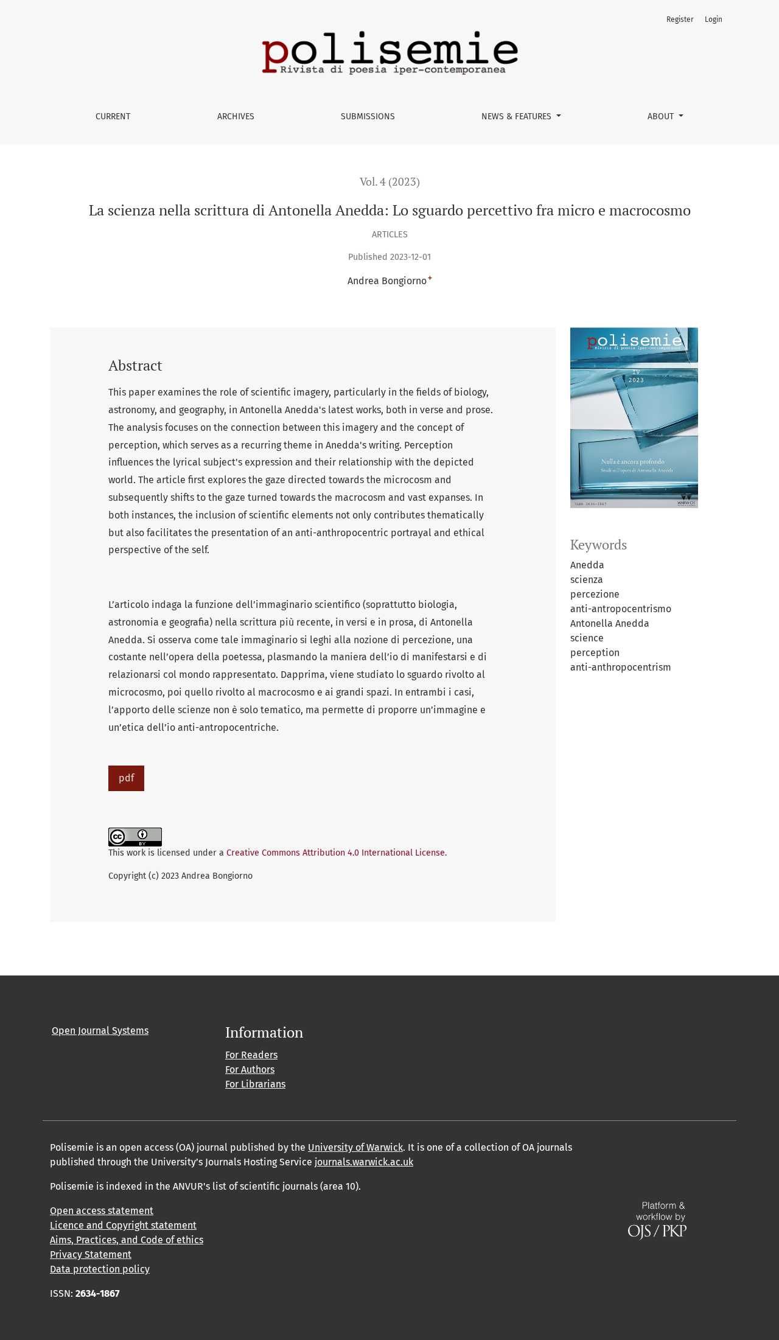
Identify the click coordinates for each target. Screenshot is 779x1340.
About (662, 116)
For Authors (249, 1069)
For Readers (251, 1055)
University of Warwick (355, 1147)
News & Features (517, 116)
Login (713, 19)
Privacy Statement (90, 1254)
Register (680, 19)
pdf (126, 778)
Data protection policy (100, 1269)
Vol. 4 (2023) (390, 182)
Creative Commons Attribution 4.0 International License (335, 853)
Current (113, 116)
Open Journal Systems (100, 1030)
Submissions (368, 116)
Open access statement (101, 1210)
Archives (235, 116)
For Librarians (255, 1084)
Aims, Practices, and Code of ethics (126, 1240)
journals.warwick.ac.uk (364, 1162)
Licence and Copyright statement (123, 1225)
